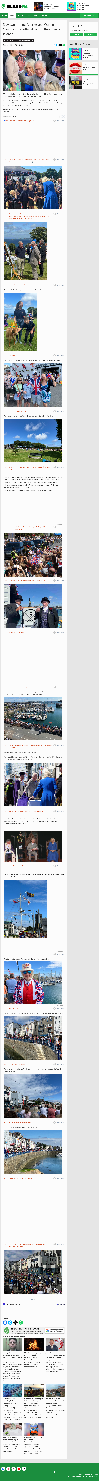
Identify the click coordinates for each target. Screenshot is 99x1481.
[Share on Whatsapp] (63, 45)
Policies (73, 1472)
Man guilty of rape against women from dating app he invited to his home (12, 1356)
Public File (82, 1472)
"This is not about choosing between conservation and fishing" (10, 1402)
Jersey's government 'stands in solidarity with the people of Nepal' (55, 1355)
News (12, 15)
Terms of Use (93, 1472)
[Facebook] (3, 1469)
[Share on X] (60, 45)
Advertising (48, 1472)
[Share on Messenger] (57, 45)
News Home (10, 40)
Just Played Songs (79, 44)
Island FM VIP (78, 26)
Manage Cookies (61, 1472)
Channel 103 (37, 1472)
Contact (43, 15)
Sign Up (90, 35)
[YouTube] (19, 1469)
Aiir (97, 1476)
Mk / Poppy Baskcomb (89, 84)
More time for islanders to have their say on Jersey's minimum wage (12, 1439)
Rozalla (84, 69)
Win (35, 15)
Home (4, 15)
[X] (13, 1469)
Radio (20, 15)
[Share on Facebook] (54, 45)
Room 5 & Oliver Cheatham (83, 6)
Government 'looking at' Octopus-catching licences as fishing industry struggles (33, 1402)
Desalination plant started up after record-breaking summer (55, 1401)
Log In (76, 35)
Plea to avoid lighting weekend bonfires (32, 1354)
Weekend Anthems (51, 6)
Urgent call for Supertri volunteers (33, 1438)
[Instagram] (8, 1469)
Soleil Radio (26, 1472)
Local (28, 15)
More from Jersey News (25, 40)
